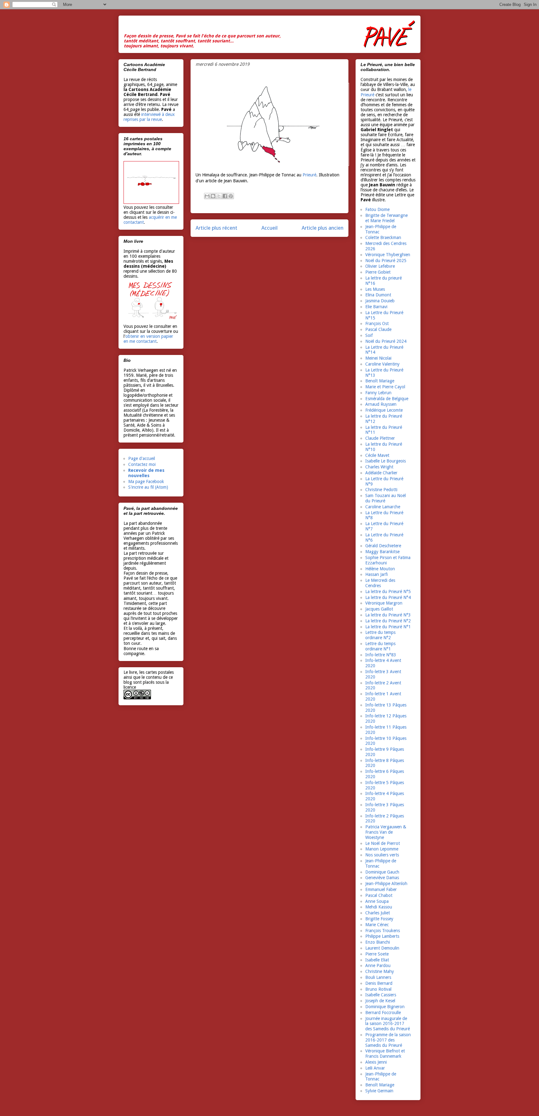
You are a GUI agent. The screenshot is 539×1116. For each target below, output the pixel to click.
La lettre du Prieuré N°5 (388, 591)
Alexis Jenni (376, 1062)
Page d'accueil (141, 458)
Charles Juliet (377, 912)
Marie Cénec (377, 924)
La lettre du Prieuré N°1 (388, 626)
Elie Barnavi (376, 306)
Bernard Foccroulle (383, 1012)
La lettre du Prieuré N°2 (388, 620)
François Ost (377, 323)
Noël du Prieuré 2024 (385, 341)
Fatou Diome (377, 209)
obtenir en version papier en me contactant (148, 339)
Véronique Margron (383, 603)
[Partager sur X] (219, 196)
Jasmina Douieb (380, 300)
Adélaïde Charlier (381, 472)
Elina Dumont (378, 294)
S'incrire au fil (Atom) (148, 487)
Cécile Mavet (377, 455)
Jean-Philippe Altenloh (386, 883)
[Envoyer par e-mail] (207, 196)
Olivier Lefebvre (380, 266)
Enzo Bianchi (377, 942)
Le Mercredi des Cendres (380, 583)
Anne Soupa (377, 901)
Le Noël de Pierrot (382, 843)
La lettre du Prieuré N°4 (388, 597)
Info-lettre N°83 (380, 654)
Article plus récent (216, 228)
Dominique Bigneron (385, 1006)
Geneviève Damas (382, 877)
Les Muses (375, 289)
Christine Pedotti (381, 489)
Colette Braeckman (383, 237)
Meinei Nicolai (378, 358)
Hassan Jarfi (376, 574)
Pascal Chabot (378, 895)
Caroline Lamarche (382, 506)
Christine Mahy (379, 971)
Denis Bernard (378, 983)
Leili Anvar (375, 1068)
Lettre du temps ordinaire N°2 (380, 635)
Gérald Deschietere (383, 545)
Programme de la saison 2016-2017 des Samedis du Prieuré (388, 1040)
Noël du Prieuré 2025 (385, 260)
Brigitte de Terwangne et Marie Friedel (386, 218)
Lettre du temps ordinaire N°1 (380, 646)
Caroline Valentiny (382, 364)
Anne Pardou (378, 965)
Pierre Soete (377, 953)
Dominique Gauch (382, 871)
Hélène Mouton (380, 568)
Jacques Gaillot (379, 608)
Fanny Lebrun (378, 392)
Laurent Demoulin (382, 948)
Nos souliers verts (382, 854)
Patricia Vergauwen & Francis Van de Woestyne (385, 832)
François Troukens (382, 930)
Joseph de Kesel (380, 1000)
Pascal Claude (378, 329)
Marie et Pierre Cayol (385, 386)
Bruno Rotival (378, 989)
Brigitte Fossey (379, 918)
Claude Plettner (380, 438)
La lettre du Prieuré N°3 (388, 614)
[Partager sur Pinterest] (231, 196)
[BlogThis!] (213, 196)
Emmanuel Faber (381, 889)
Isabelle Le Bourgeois (385, 460)
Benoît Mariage (379, 380)
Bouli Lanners (378, 977)
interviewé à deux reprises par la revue (149, 117)
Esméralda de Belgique (386, 398)
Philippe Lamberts (382, 936)
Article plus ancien (322, 228)
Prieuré (309, 174)
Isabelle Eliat (377, 959)
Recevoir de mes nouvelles (146, 473)
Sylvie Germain (379, 1090)
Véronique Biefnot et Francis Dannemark (385, 1053)
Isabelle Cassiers (380, 994)
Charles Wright (379, 466)
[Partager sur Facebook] (225, 196)
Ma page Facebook (146, 481)
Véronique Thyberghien (387, 254)
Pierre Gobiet (378, 272)
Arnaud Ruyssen (380, 404)
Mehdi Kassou (378, 906)
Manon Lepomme (381, 848)
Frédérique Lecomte (384, 410)
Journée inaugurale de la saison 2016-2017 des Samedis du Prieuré (387, 1024)
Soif (369, 335)
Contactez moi (142, 464)
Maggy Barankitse (382, 551)
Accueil (269, 228)
